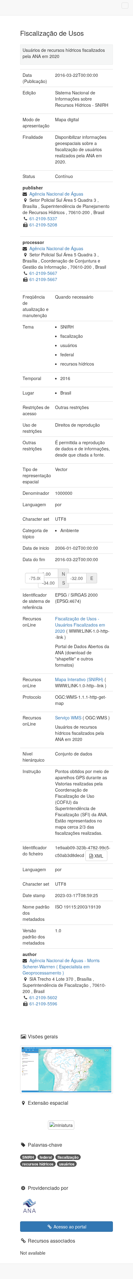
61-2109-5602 (43, 997)
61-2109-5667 (43, 273)
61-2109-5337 (43, 218)
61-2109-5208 (43, 224)
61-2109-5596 (43, 1003)
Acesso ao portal (69, 1226)
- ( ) (61, 966)
